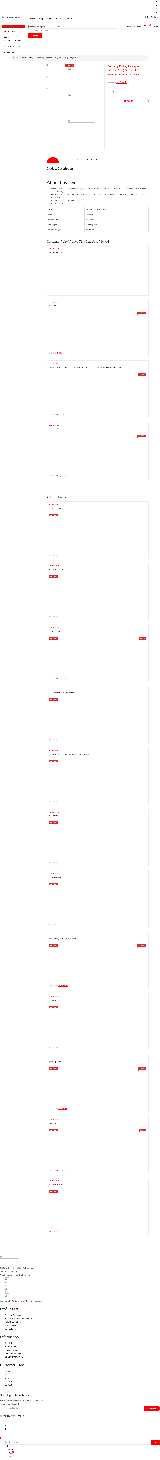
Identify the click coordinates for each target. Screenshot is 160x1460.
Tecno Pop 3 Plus (55, 1062)
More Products (92, 160)
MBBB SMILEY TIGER (57, 570)
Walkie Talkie (9, 31)
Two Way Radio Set (55, 252)
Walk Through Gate (12, 46)
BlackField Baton (55, 429)
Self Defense (54, 302)
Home (32, 18)
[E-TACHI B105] (66, 654)
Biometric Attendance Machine (13, 39)
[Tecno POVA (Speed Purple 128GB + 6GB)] (66, 962)
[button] (149, 27)
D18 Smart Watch (55, 1000)
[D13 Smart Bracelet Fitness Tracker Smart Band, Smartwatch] (66, 777)
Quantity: (111, 92)
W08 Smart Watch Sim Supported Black (62, 693)
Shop (41, 18)
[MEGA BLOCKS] (66, 839)
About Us (58, 18)
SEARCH (35, 35)
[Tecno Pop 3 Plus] (66, 1085)
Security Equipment (13, 1315)
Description (52, 160)
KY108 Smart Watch (56, 1184)
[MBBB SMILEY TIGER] (66, 593)
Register (154, 17)
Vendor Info (78, 160)
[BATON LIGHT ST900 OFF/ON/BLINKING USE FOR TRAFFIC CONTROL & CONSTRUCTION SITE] (66, 390)
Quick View (97, 285)
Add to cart (128, 101)
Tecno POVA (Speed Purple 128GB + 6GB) (63, 939)
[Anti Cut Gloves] (66, 329)
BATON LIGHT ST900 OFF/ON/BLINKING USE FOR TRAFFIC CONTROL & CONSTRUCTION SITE (85, 367)
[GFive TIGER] (66, 1146)
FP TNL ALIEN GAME (57, 508)
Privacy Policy (11, 1350)
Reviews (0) (65, 160)
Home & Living (27, 58)
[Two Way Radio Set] (66, 273)
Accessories (9, 52)
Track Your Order (133, 27)
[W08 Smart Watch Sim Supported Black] (66, 716)
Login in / (146, 17)
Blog (49, 18)
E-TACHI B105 (54, 631)
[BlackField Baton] (66, 452)
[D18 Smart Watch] (66, 1023)
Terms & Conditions (13, 1353)
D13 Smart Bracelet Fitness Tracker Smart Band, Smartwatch (69, 754)
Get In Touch (10, 1346)
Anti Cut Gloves (54, 306)
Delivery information (14, 1357)
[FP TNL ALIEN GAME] (66, 531)
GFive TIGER (54, 1123)
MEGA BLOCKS (55, 816)
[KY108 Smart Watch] (66, 1208)
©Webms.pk (19, 1301)
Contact (69, 18)
